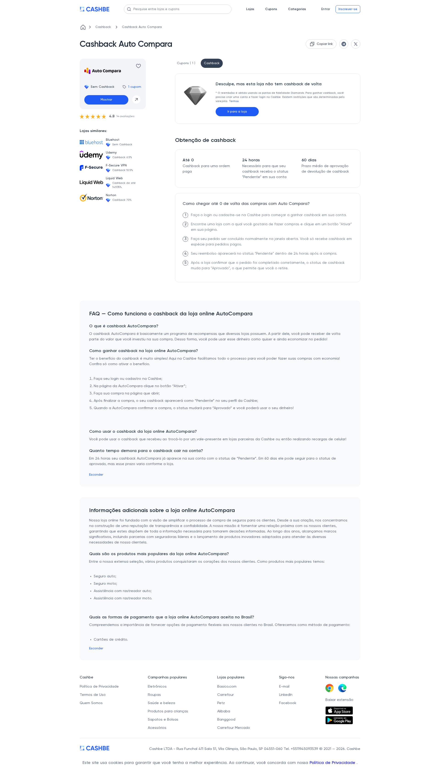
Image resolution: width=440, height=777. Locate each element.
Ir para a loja (237, 111)
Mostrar (106, 99)
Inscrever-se (347, 9)
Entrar (325, 9)
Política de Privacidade (333, 763)
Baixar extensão (339, 700)
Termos (234, 101)
